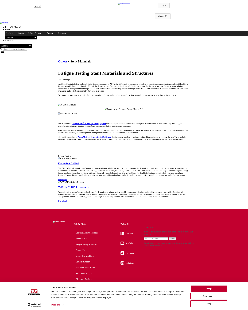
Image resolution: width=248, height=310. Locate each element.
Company (50, 33)
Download (62, 180)
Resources (62, 33)
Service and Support (84, 273)
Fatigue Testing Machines (86, 244)
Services (21, 33)
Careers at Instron (83, 262)
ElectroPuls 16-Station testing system (89, 123)
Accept (209, 288)
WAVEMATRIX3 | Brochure (73, 187)
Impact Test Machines (85, 256)
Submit (172, 239)
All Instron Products (84, 279)
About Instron (81, 238)
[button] (21, 38)
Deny (209, 304)
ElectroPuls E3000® (68, 163)
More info (55, 305)
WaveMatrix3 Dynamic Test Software (94, 137)
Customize (207, 296)
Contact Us (80, 250)
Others (62, 61)
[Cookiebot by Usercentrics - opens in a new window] (34, 305)
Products (9, 33)
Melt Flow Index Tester (85, 267)
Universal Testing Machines (87, 233)
